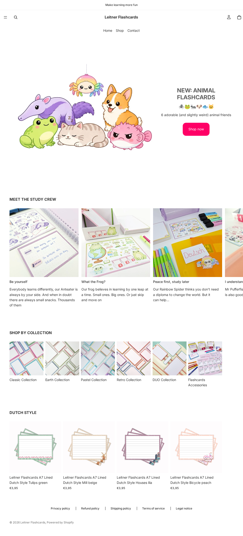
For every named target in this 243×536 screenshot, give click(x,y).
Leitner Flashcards (32, 522)
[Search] (15, 17)
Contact (133, 30)
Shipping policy (121, 508)
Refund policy (90, 508)
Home (107, 30)
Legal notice (184, 508)
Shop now (196, 129)
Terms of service (153, 508)
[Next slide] (228, 258)
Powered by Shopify (60, 522)
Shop (120, 30)
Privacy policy (61, 508)
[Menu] (5, 17)
